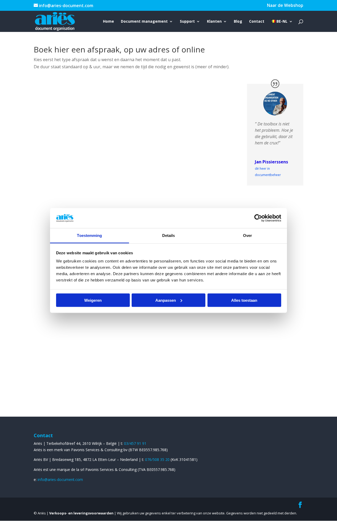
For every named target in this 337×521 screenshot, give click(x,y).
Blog (238, 22)
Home (108, 22)
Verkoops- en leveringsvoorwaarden (81, 513)
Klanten (214, 22)
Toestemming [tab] (89, 235)
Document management (144, 22)
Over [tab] (247, 235)
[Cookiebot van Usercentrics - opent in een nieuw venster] (258, 218)
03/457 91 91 (135, 443)
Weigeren (93, 300)
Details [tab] (168, 235)
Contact (256, 22)
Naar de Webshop (285, 5)
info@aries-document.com (60, 479)
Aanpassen (165, 300)
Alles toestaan (244, 300)
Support (187, 22)
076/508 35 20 (158, 459)
